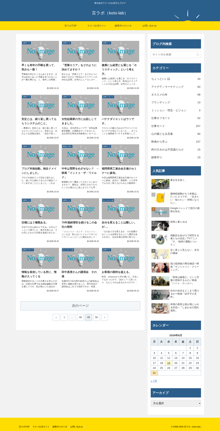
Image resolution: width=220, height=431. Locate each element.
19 (168, 363)
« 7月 (154, 381)
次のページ (80, 305)
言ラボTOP (24, 426)
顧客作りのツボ (60, 426)
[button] (198, 54)
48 (80, 317)
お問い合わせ (76, 426)
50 (96, 317)
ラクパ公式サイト (41, 426)
